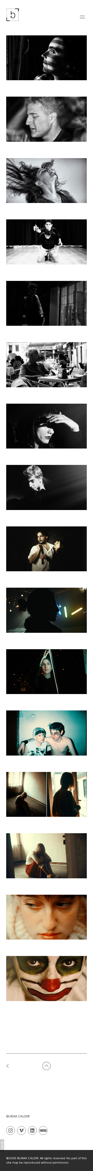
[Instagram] (10, 1130)
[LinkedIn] (32, 1130)
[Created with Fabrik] (2, 1145)
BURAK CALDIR (18, 1116)
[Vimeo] (21, 1130)
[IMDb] (43, 1130)
